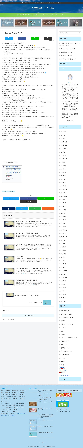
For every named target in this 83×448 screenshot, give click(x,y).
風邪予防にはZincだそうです (68, 52)
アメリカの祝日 (65, 310)
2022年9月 (63, 240)
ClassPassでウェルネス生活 (68, 49)
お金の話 (63, 320)
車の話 (62, 365)
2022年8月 (63, 243)
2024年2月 (63, 182)
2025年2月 (63, 152)
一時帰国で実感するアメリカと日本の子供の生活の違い (69, 44)
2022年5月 (63, 253)
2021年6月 (63, 291)
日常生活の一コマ (65, 348)
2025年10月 (64, 145)
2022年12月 (64, 230)
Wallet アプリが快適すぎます (68, 59)
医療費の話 (63, 334)
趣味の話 (63, 361)
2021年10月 (64, 277)
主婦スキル (5, 191)
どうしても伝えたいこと (67, 324)
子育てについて (65, 341)
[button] (80, 33)
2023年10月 (64, 196)
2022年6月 (63, 250)
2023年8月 (63, 203)
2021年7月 (63, 287)
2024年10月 (64, 159)
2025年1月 (63, 155)
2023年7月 (63, 206)
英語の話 (63, 358)
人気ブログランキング (64, 375)
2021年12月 (64, 270)
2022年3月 (63, 260)
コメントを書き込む (28, 315)
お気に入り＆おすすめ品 (67, 317)
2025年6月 (63, 148)
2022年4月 (63, 257)
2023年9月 (63, 199)
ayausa (70, 82)
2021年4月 (63, 298)
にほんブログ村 (63, 370)
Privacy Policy (41, 442)
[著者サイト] (8, 208)
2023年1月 (63, 226)
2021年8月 (63, 284)
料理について (11, 191)
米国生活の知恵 (65, 354)
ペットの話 (63, 327)
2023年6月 (63, 209)
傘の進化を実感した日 (66, 55)
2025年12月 (64, 142)
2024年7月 (63, 169)
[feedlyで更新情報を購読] (35, 208)
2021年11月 (64, 274)
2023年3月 (63, 220)
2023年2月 (63, 223)
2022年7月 (63, 247)
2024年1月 (63, 186)
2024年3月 (63, 179)
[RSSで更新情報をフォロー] (48, 208)
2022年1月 (63, 267)
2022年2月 (63, 264)
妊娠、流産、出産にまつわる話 (69, 337)
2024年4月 (63, 176)
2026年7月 (63, 131)
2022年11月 (64, 233)
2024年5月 (63, 172)
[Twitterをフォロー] (21, 208)
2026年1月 (63, 138)
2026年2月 (63, 135)
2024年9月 (63, 162)
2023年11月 (64, 192)
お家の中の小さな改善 (66, 314)
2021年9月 (63, 281)
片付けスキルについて (66, 351)
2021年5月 (63, 294)
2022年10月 (64, 237)
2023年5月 (63, 213)
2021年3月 (63, 301)
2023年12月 (64, 189)
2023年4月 (63, 216)
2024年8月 (63, 165)
